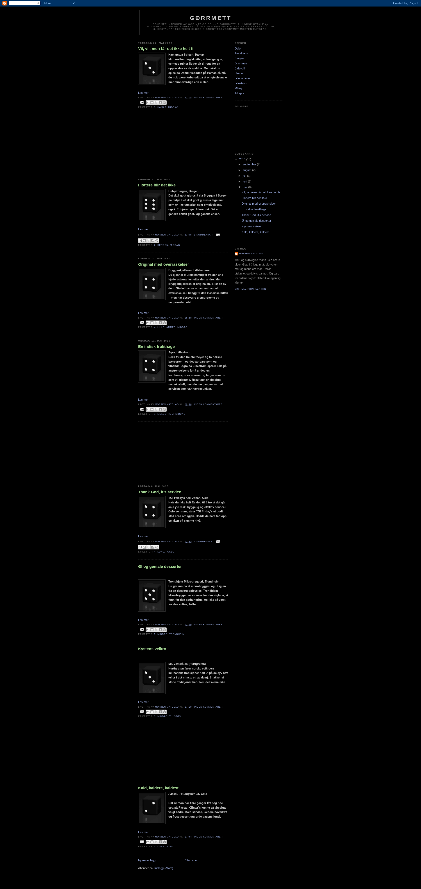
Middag (173, 107)
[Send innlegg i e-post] (142, 102)
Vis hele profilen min (250, 289)
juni (245, 181)
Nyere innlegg (146, 860)
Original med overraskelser (163, 264)
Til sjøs (175, 716)
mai (245, 187)
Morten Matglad (251, 253)
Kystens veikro (152, 649)
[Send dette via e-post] (148, 102)
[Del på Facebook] (160, 102)
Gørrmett (211, 18)
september (250, 164)
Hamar (161, 107)
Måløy (239, 88)
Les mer (143, 92)
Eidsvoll (240, 68)
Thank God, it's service (159, 492)
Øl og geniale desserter (160, 566)
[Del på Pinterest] (164, 102)
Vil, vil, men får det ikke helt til (166, 48)
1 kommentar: (204, 235)
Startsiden (191, 860)
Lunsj (161, 552)
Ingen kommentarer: (208, 97)
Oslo (171, 552)
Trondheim (176, 634)
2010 (242, 159)
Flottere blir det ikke (157, 185)
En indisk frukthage (156, 346)
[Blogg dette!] (152, 102)
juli (245, 175)
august (247, 170)
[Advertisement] (171, 146)
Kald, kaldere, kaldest (158, 788)
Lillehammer (166, 327)
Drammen (241, 63)
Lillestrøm (165, 414)
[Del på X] (156, 102)
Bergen (162, 245)
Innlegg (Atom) (163, 868)
